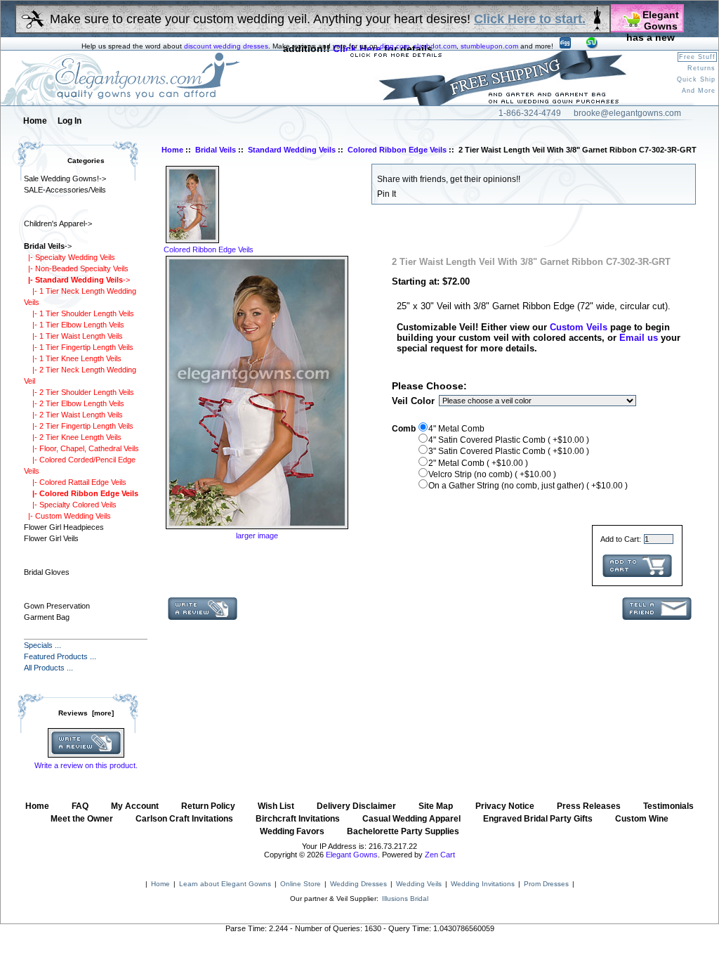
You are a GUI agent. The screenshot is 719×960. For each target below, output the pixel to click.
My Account (135, 806)
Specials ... (42, 645)
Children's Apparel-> (58, 223)
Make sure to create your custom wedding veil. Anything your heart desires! (318, 19)
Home (35, 121)
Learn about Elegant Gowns (225, 884)
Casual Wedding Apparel (411, 819)
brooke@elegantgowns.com (627, 113)
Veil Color (413, 401)
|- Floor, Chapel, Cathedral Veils (81, 448)
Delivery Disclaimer (356, 806)
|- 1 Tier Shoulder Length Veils (79, 313)
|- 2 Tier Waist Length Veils (73, 414)
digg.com (394, 46)
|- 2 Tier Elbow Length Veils (74, 403)
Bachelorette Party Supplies (403, 831)
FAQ (80, 806)
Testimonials (668, 806)
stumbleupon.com (489, 46)
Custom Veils (578, 327)
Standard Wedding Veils (292, 149)
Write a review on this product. (86, 765)
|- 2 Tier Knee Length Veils (72, 437)
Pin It (386, 194)
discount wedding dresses (226, 46)
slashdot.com (435, 46)
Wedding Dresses (358, 884)
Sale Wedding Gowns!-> (65, 178)
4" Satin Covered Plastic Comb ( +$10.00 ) (508, 440)
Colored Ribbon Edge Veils (397, 149)
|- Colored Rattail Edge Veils (75, 482)
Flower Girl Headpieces (64, 527)
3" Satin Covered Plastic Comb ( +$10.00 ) (508, 451)
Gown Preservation (57, 606)
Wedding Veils (419, 884)
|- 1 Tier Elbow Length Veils (74, 324)
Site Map (435, 806)
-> (48, 246)
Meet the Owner (82, 819)
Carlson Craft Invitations (184, 819)
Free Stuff (697, 56)
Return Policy (208, 806)
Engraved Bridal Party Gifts (538, 819)
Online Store (300, 884)
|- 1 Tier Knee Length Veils (72, 358)
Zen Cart (440, 854)
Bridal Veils (215, 149)
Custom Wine (641, 819)
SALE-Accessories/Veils (65, 190)
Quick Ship (696, 79)
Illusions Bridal (405, 898)
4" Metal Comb (456, 429)
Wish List (276, 806)
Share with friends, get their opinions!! (448, 179)
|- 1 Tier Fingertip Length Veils (78, 347)
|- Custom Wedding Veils (67, 516)
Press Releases (589, 806)
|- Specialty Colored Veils (70, 504)
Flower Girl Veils (51, 538)
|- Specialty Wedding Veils (69, 257)
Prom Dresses (546, 884)
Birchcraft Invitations (298, 819)
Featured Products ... (60, 656)
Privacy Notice (504, 806)
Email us (638, 337)
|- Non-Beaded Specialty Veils (76, 268)
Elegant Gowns (352, 854)
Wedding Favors (292, 831)
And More (698, 90)
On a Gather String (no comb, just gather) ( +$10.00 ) (528, 486)
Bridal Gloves (47, 572)
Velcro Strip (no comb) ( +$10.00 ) (492, 474)
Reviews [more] (86, 713)
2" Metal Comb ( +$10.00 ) (478, 463)
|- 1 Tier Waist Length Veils (73, 336)
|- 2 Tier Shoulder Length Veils (79, 392)
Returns (701, 68)
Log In (69, 121)
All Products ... (48, 667)
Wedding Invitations (483, 884)
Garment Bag (47, 617)
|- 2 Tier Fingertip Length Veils (78, 426)
